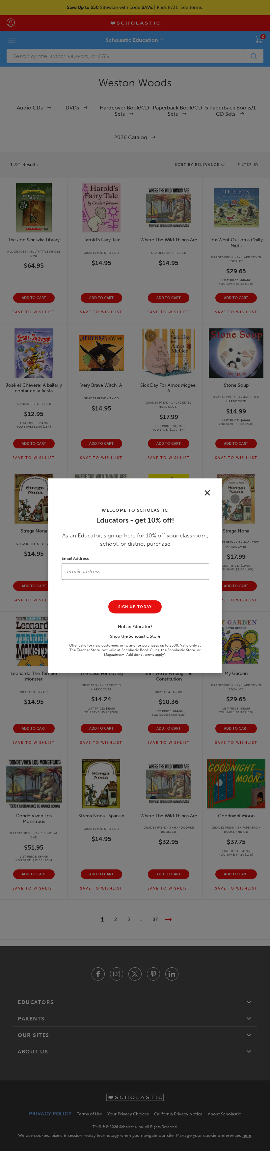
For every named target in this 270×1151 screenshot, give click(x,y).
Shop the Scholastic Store (135, 635)
